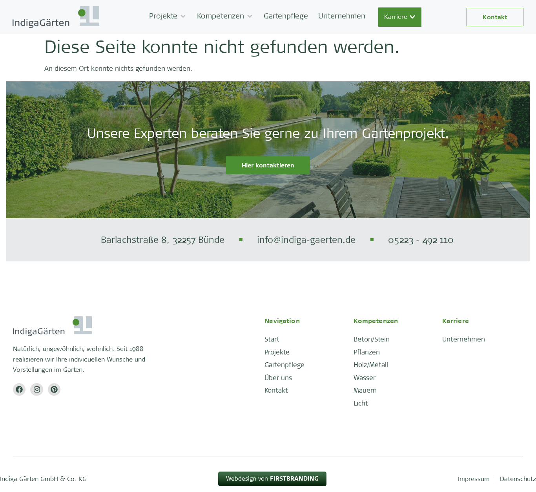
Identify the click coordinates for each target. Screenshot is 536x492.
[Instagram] (36, 389)
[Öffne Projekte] (183, 16)
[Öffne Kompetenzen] (249, 16)
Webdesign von (272, 478)
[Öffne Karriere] (412, 17)
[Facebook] (19, 389)
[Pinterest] (54, 389)
